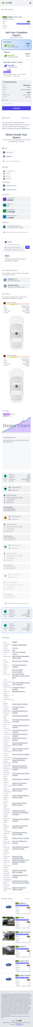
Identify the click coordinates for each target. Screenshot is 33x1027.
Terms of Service (21, 1016)
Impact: (8, 304)
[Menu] (30, 3)
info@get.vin (19, 1024)
